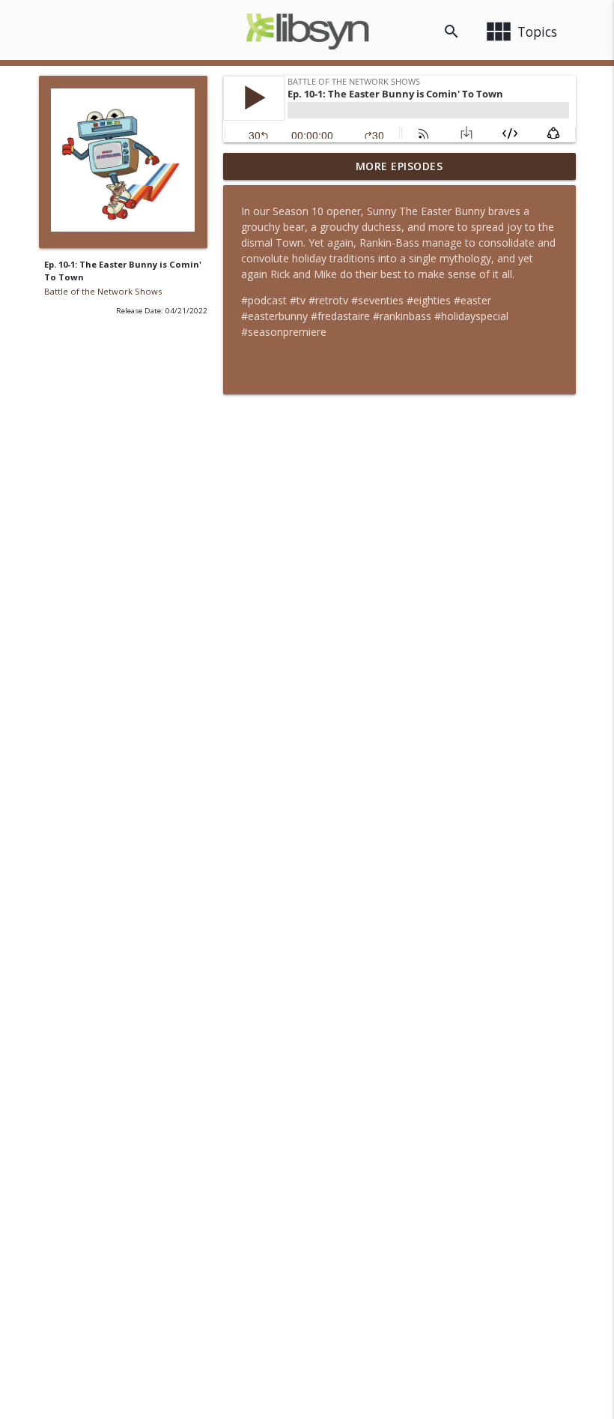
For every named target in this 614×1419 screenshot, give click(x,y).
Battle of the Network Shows (103, 291)
